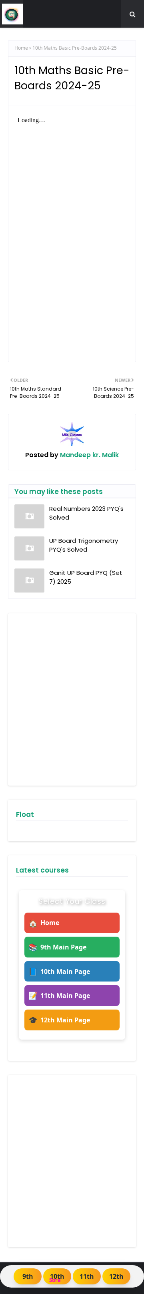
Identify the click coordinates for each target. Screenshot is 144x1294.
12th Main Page (59, 1020)
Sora (55, 1280)
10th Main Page (59, 971)
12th (116, 1276)
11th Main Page (59, 995)
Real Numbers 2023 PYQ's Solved (86, 513)
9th (27, 1276)
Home (21, 47)
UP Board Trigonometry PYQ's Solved (83, 545)
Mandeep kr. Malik (88, 455)
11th (87, 1276)
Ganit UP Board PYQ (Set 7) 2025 (85, 577)
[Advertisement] (72, 699)
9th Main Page (57, 947)
